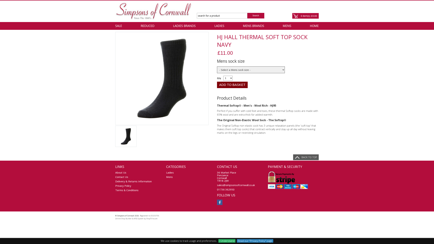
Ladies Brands (184, 26)
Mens (287, 26)
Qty (219, 78)
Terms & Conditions (127, 190)
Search (255, 15)
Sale (118, 26)
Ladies (219, 26)
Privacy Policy (123, 185)
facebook (219, 202)
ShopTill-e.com (151, 218)
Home (314, 26)
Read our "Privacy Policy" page (255, 240)
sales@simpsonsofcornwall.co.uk (236, 185)
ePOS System (138, 218)
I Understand (226, 240)
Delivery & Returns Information (133, 181)
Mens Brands (253, 26)
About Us (120, 172)
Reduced (147, 26)
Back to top (309, 157)
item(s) (309, 15)
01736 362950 (225, 189)
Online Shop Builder (123, 218)
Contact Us (121, 177)
